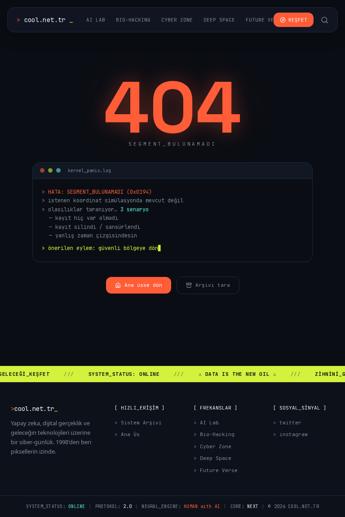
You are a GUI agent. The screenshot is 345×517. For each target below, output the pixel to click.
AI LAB (95, 20)
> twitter (287, 422)
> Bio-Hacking (214, 434)
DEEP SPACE (219, 20)
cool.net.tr (45, 20)
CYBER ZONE (177, 20)
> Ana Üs (127, 434)
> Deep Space (212, 458)
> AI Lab (206, 422)
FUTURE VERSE (264, 20)
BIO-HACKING (133, 20)
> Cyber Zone (212, 446)
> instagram (290, 434)
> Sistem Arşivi (138, 422)
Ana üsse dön (143, 285)
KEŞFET (297, 20)
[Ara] (324, 20)
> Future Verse (216, 470)
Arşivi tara (212, 285)
